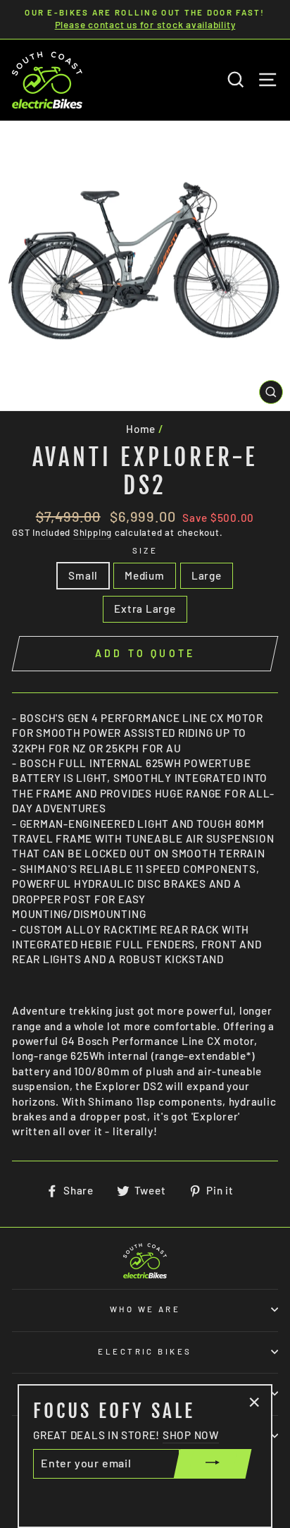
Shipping (92, 532)
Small (83, 575)
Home (141, 428)
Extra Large (144, 608)
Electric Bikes (144, 1351)
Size (145, 550)
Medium (145, 575)
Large (206, 575)
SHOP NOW (191, 1435)
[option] (145, 19)
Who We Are (145, 1309)
